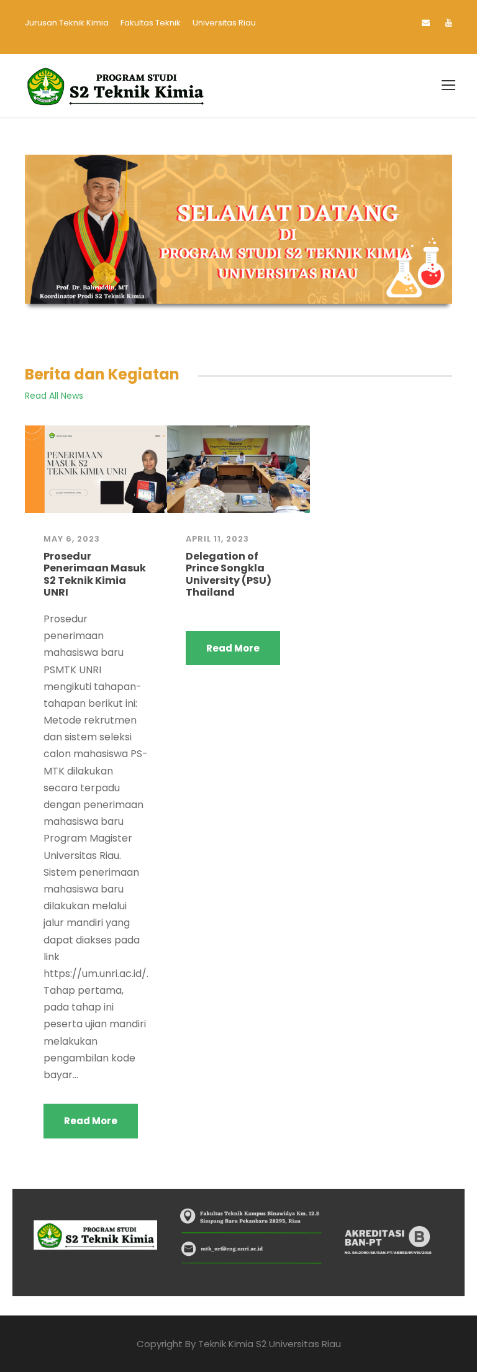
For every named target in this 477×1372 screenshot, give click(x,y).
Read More (90, 1120)
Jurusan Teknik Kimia (67, 23)
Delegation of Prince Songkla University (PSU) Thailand (228, 574)
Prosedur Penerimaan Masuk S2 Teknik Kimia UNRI (94, 574)
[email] (426, 23)
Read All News (54, 395)
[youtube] (448, 23)
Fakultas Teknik (150, 23)
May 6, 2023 (71, 539)
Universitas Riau (224, 23)
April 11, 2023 (217, 539)
